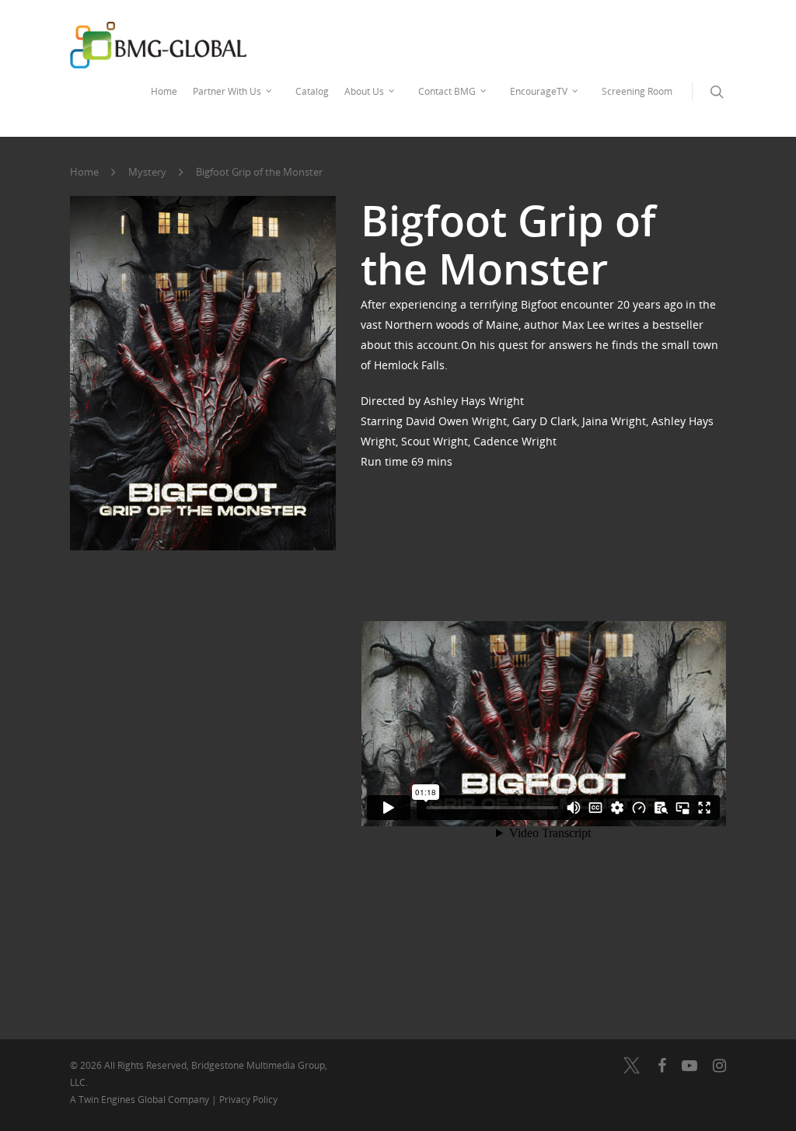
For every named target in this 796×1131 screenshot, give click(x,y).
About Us (364, 91)
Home (164, 91)
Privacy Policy (248, 1099)
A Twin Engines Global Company (140, 1099)
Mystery (147, 173)
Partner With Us (227, 91)
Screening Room (637, 91)
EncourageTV (538, 91)
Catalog (312, 91)
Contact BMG (447, 91)
